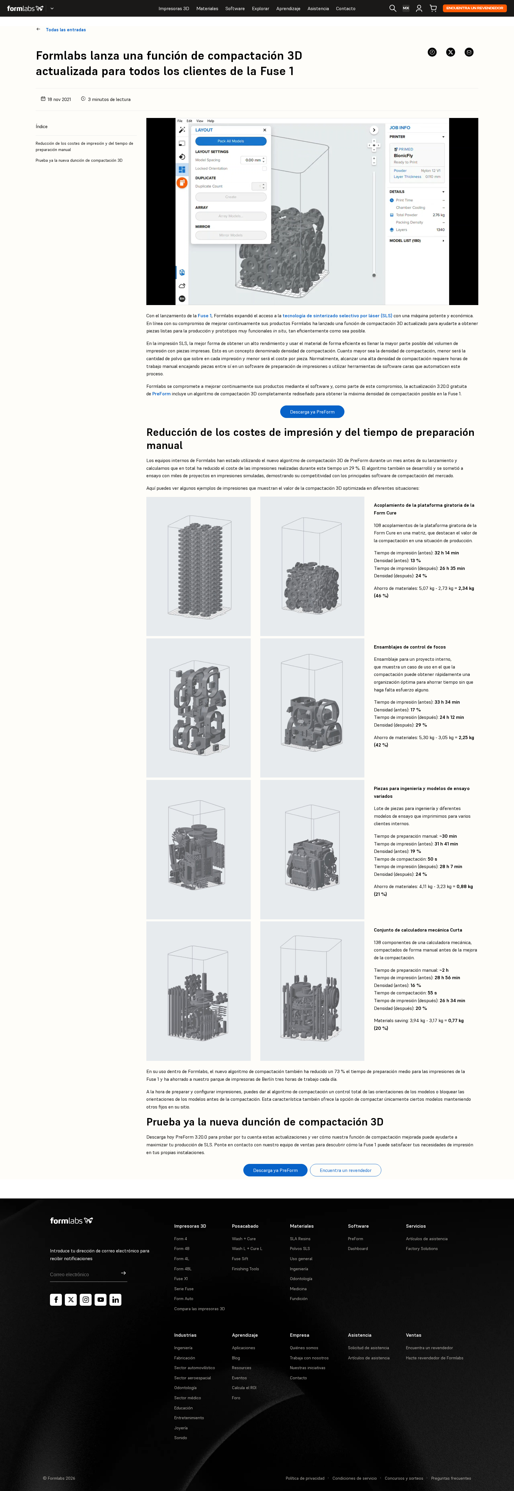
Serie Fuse (184, 1288)
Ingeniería (299, 1268)
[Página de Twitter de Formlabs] (71, 1300)
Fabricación (184, 1358)
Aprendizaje (288, 8)
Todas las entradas (66, 29)
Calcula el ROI (244, 1387)
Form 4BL (183, 1268)
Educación (183, 1408)
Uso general (301, 1258)
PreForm (161, 394)
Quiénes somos (304, 1347)
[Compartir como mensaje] (469, 52)
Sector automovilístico (194, 1367)
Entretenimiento (189, 1417)
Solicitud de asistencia (368, 1347)
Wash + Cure (244, 1238)
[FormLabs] (25, 8)
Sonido (180, 1437)
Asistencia (318, 8)
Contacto (345, 8)
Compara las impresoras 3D (199, 1308)
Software (235, 8)
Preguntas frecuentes (451, 1478)
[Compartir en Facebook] (432, 52)
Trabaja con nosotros (309, 1358)
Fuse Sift (240, 1258)
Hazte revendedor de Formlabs (434, 1358)
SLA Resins (300, 1238)
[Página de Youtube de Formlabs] (100, 1300)
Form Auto (183, 1298)
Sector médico (187, 1397)
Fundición (299, 1298)
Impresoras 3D (174, 8)
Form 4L (181, 1258)
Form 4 (180, 1238)
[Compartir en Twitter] (450, 52)
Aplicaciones (243, 1347)
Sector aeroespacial (192, 1377)
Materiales (207, 8)
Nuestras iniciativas (307, 1367)
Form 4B (181, 1248)
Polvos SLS (300, 1248)
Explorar (260, 8)
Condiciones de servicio (355, 1478)
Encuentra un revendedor (474, 8)
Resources (241, 1367)
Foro (236, 1397)
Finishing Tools (245, 1268)
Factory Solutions (422, 1248)
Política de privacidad (305, 1478)
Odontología (301, 1278)
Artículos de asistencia (427, 1238)
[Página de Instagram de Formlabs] (86, 1300)
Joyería (181, 1428)
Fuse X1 (181, 1278)
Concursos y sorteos (404, 1478)
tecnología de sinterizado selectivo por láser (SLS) (337, 315)
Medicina (298, 1288)
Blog (236, 1358)
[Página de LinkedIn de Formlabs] (115, 1300)
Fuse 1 (204, 315)
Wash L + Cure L (247, 1248)
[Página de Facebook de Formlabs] (56, 1300)
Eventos (239, 1377)
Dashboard (358, 1248)
